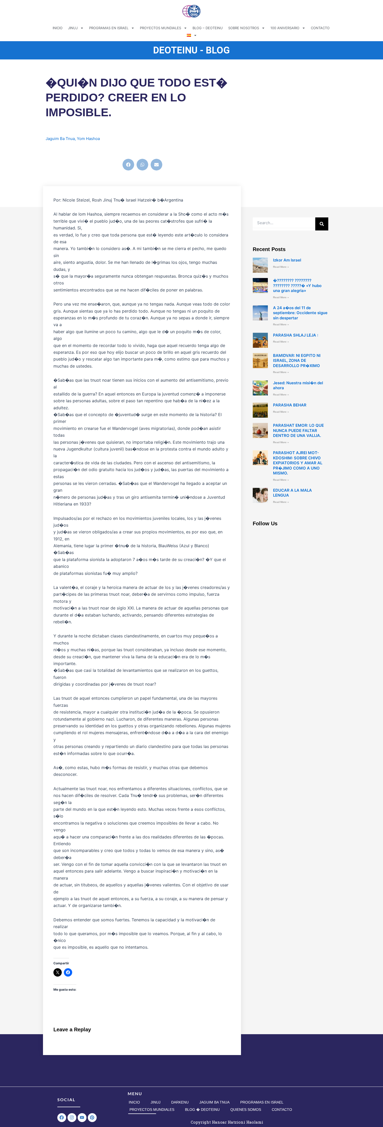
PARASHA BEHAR (289, 405)
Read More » (281, 266)
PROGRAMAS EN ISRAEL (108, 28)
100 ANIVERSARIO (284, 28)
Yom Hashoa (88, 138)
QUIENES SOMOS (245, 1109)
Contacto (282, 1109)
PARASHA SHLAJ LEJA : (295, 335)
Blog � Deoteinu (202, 1109)
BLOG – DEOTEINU (208, 28)
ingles (71, 150)
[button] (128, 164)
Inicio (134, 1102)
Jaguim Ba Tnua (60, 138)
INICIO (58, 28)
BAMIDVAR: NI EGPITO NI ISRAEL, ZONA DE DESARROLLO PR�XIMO (296, 360)
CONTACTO (320, 28)
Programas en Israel (261, 1102)
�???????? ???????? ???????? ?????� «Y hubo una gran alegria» (297, 285)
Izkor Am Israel (287, 260)
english (57, 150)
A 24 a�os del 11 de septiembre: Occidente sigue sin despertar (300, 312)
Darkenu (180, 1102)
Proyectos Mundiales (151, 1109)
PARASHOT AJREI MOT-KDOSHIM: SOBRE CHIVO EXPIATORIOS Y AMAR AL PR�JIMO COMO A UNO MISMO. (297, 463)
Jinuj (155, 1102)
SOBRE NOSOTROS (243, 28)
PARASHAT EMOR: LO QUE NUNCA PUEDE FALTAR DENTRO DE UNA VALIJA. (298, 430)
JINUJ (73, 28)
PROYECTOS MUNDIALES (160, 28)
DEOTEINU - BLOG (191, 50)
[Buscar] (321, 223)
